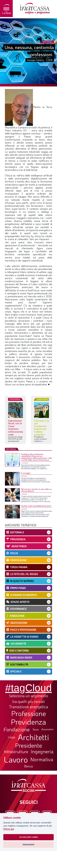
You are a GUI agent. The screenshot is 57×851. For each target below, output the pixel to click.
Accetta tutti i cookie (28, 837)
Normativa (41, 759)
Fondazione (17, 729)
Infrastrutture (16, 751)
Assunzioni (47, 729)
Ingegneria (42, 751)
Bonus (28, 766)
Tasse (35, 729)
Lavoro (16, 759)
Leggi (11, 737)
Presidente (28, 745)
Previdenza (28, 721)
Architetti (33, 737)
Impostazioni (28, 844)
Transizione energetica (28, 706)
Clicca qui (8, 829)
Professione (28, 713)
